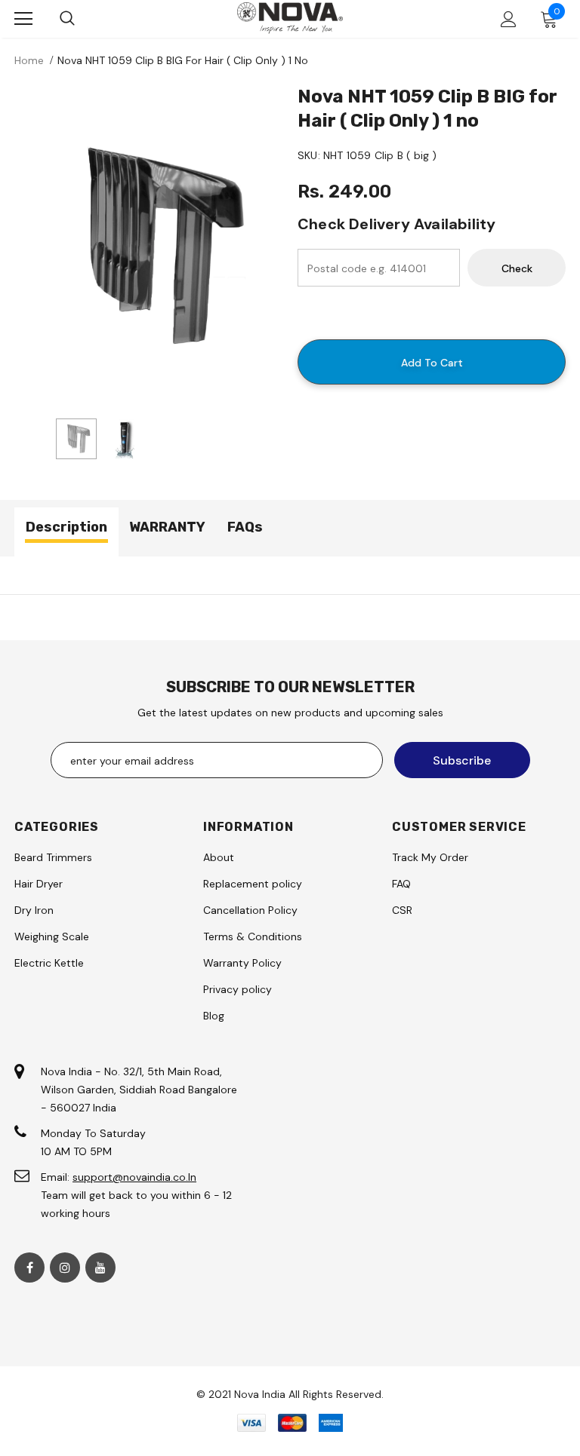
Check (516, 268)
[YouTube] (100, 1267)
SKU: (309, 155)
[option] (148, 247)
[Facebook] (29, 1267)
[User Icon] (509, 19)
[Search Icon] (67, 18)
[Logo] (290, 17)
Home (29, 60)
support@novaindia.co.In (134, 1177)
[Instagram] (65, 1267)
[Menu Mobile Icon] (23, 19)
